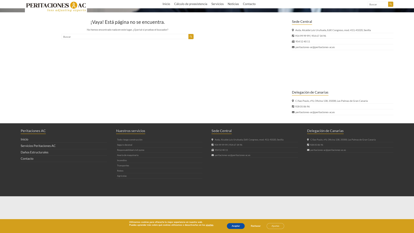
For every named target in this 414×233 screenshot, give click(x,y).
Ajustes (275, 225)
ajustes (209, 225)
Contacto (249, 4)
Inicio (166, 4)
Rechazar (256, 225)
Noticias (233, 4)
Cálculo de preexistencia (190, 4)
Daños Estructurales (34, 152)
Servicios (217, 4)
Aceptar (236, 225)
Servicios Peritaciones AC (38, 146)
